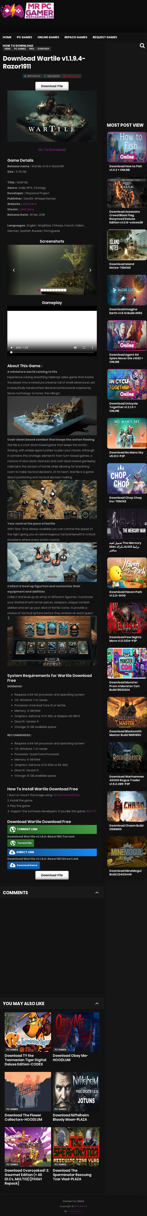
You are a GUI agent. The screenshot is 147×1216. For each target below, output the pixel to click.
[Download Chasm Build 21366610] (127, 806)
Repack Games (76, 37)
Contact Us (69, 1201)
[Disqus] (52, 947)
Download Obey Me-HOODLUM (70, 1057)
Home (7, 37)
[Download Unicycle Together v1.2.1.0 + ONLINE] (127, 384)
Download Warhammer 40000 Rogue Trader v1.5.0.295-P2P (126, 780)
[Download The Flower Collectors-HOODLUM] (28, 1091)
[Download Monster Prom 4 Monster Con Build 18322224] (127, 663)
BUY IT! (91, 811)
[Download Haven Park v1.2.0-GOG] (127, 572)
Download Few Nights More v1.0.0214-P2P (125, 639)
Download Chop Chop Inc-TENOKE (125, 499)
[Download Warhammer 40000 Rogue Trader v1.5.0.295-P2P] (127, 757)
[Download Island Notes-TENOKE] (127, 245)
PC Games (24, 37)
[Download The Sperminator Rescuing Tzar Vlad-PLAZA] (76, 1147)
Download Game (27, 865)
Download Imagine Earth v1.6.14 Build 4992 (125, 311)
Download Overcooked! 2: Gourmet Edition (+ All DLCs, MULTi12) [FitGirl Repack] (27, 1177)
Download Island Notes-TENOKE (121, 266)
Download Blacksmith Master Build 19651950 (125, 733)
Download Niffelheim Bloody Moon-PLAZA (71, 1117)
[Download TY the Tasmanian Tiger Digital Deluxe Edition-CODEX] (28, 1032)
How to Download (18, 46)
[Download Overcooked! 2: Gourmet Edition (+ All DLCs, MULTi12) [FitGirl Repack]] (28, 1147)
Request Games (105, 37)
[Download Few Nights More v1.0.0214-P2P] (127, 618)
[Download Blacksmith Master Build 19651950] (127, 712)
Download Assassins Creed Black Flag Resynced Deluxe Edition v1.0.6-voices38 (126, 217)
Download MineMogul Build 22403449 (125, 872)
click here (29, 204)
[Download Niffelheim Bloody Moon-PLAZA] (76, 1091)
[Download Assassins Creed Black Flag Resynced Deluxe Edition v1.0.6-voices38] (127, 192)
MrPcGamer (75, 1211)
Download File (52, 86)
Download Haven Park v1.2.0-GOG (125, 594)
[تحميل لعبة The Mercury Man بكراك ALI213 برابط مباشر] (127, 523)
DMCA (81, 1201)
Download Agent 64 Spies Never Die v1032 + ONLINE (126, 358)
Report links (73, 76)
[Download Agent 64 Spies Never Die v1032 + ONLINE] (127, 335)
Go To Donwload (52, 149)
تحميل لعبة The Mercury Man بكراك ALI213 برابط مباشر (125, 546)
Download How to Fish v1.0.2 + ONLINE (125, 168)
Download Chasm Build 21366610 (126, 827)
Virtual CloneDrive (66, 795)
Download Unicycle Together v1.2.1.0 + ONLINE (123, 407)
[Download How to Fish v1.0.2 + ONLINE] (127, 147)
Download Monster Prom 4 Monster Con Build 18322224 (124, 686)
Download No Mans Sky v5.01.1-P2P (126, 454)
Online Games (48, 37)
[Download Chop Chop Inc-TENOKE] (127, 478)
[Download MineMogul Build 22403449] (127, 851)
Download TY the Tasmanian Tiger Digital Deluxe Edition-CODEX (25, 1060)
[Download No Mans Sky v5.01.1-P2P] (127, 433)
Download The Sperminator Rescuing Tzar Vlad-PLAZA (72, 1175)
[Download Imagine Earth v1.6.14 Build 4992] (127, 290)
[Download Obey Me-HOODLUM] (76, 1032)
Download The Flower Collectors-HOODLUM (23, 1117)
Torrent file (24, 843)
